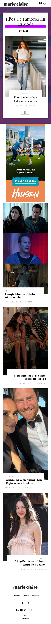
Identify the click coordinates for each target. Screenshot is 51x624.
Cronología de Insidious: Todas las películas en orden (20, 296)
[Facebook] (22, 603)
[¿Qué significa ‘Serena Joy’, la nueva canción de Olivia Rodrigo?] (25, 527)
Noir (25, 615)
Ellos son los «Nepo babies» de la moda (25, 99)
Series (43, 372)
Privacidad (16, 595)
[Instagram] (28, 603)
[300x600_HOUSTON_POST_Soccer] (25, 201)
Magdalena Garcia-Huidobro (18, 302)
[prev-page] (23, 112)
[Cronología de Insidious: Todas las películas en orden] (25, 248)
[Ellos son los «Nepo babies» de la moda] (25, 66)
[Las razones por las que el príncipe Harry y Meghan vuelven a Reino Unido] (25, 434)
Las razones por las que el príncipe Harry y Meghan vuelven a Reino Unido (23, 481)
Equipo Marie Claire (25, 106)
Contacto (35, 595)
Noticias (26, 595)
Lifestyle (25, 94)
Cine (7, 291)
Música (43, 558)
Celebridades (11, 476)
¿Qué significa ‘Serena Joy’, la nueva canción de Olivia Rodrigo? (30, 563)
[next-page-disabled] (27, 112)
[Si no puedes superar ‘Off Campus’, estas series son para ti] (25, 341)
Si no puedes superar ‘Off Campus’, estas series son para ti (30, 377)
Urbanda (25, 618)
